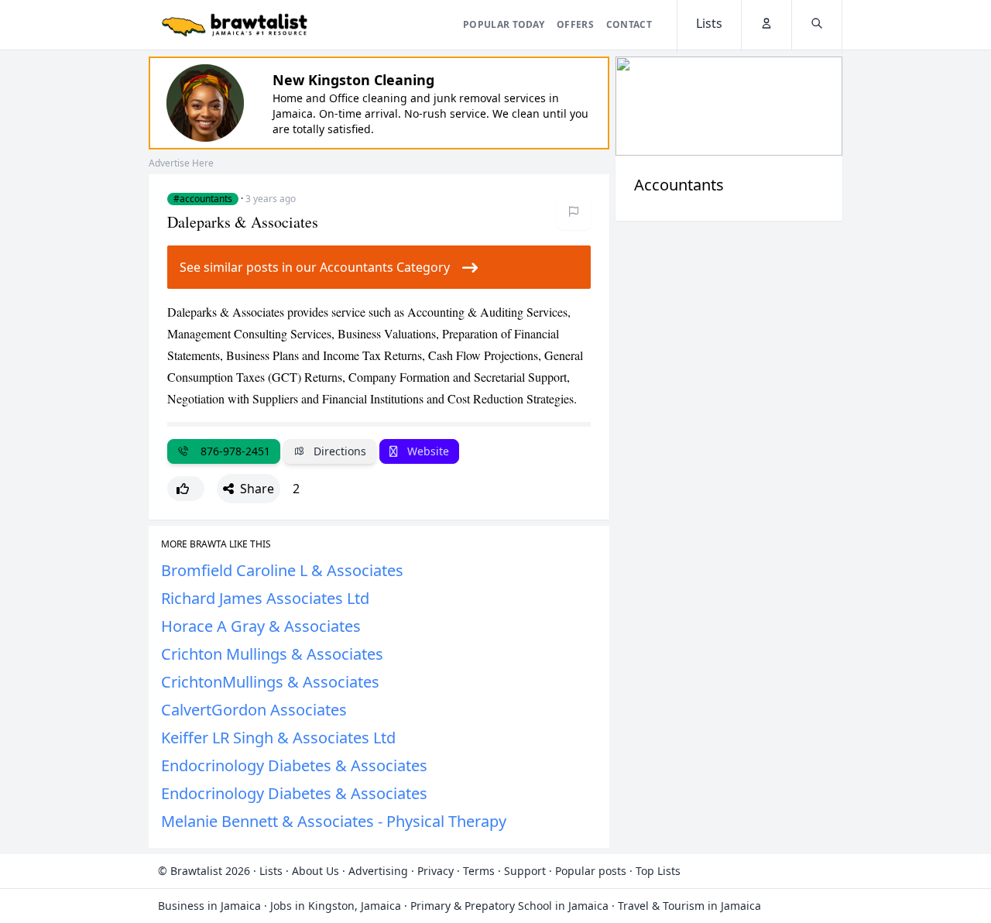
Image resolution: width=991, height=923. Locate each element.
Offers (575, 24)
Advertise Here (181, 163)
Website (426, 451)
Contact (629, 24)
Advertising (378, 870)
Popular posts (590, 870)
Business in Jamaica (209, 905)
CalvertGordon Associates (254, 709)
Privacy (435, 870)
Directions (338, 451)
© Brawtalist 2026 (204, 870)
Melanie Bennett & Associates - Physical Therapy (333, 821)
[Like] (185, 488)
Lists (271, 870)
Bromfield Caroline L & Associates (282, 570)
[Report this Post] (574, 211)
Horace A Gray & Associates (261, 626)
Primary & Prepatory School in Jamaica (509, 905)
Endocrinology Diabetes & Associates (294, 765)
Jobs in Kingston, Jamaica (335, 905)
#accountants (202, 199)
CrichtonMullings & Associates (270, 681)
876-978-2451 (232, 451)
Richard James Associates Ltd (265, 598)
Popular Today (503, 24)
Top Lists (658, 870)
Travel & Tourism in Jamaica (689, 905)
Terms (479, 870)
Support (525, 870)
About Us (315, 870)
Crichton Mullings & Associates (272, 653)
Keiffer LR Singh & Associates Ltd (278, 737)
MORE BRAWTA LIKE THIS (216, 544)
